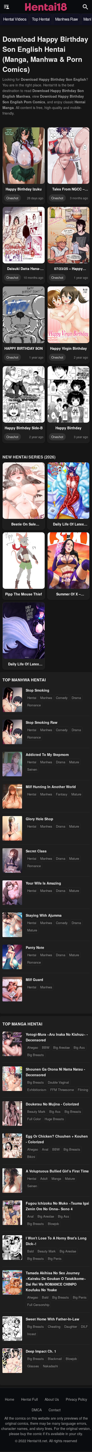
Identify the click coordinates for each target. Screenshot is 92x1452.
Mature (74, 762)
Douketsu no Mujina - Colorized (52, 1104)
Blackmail (55, 1358)
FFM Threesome (62, 1089)
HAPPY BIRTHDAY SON (23, 348)
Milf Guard (34, 979)
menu (7, 7)
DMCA (37, 1409)
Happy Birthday (68, 427)
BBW (45, 1047)
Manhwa (46, 697)
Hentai (31, 697)
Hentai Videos (14, 19)
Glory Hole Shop (39, 818)
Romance (34, 705)
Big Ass (79, 1047)
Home (9, 1399)
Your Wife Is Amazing (43, 883)
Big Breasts (35, 1054)
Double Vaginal (58, 1082)
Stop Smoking (37, 690)
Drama (76, 697)
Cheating (54, 1326)
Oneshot (12, 198)
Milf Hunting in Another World (51, 786)
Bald (30, 1251)
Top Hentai (41, 19)
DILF (84, 1326)
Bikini (31, 1156)
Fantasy (61, 794)
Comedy (62, 697)
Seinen (32, 769)
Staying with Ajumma (44, 915)
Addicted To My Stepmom (47, 754)
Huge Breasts (54, 1118)
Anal (45, 1149)
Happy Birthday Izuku (24, 189)
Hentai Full (29, 1399)
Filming (83, 1089)
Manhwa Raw (66, 19)
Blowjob (53, 1223)
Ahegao (32, 1047)
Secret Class (36, 850)
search (85, 6)
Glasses (33, 1366)
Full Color (34, 1118)
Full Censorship (38, 1304)
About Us (52, 1399)
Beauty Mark (36, 1111)
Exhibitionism (36, 1089)
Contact (55, 1409)
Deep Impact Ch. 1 (41, 1351)
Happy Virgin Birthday (68, 348)
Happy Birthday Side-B (24, 427)
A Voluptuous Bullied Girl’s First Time (57, 1171)
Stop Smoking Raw (41, 722)
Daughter (70, 1326)
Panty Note (35, 947)
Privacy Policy (76, 1399)
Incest (31, 1333)
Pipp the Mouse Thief (23, 594)
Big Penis (55, 1258)
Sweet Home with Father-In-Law (52, 1319)
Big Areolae (61, 1047)
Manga (56, 1178)
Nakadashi (50, 1366)
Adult (44, 1178)
